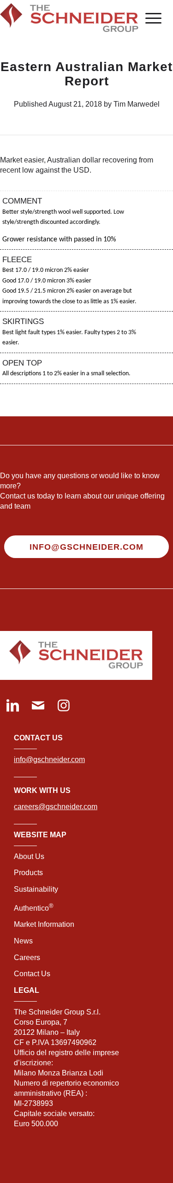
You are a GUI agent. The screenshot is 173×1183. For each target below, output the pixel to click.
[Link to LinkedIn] (12, 706)
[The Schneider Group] (69, 18)
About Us (29, 856)
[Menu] (148, 18)
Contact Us (32, 974)
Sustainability (36, 889)
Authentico (34, 908)
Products (28, 873)
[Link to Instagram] (63, 706)
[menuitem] (148, 18)
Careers (27, 957)
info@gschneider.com (49, 759)
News (23, 941)
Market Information (44, 924)
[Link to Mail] (38, 706)
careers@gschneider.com (55, 807)
